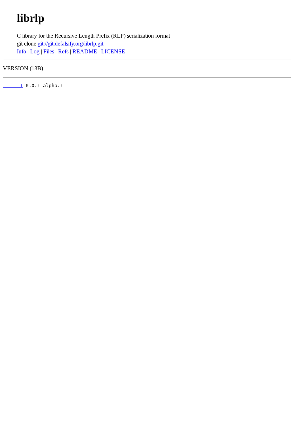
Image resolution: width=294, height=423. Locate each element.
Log (34, 51)
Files (48, 51)
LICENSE (113, 51)
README (84, 51)
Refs (63, 51)
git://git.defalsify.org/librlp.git (70, 44)
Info (21, 51)
